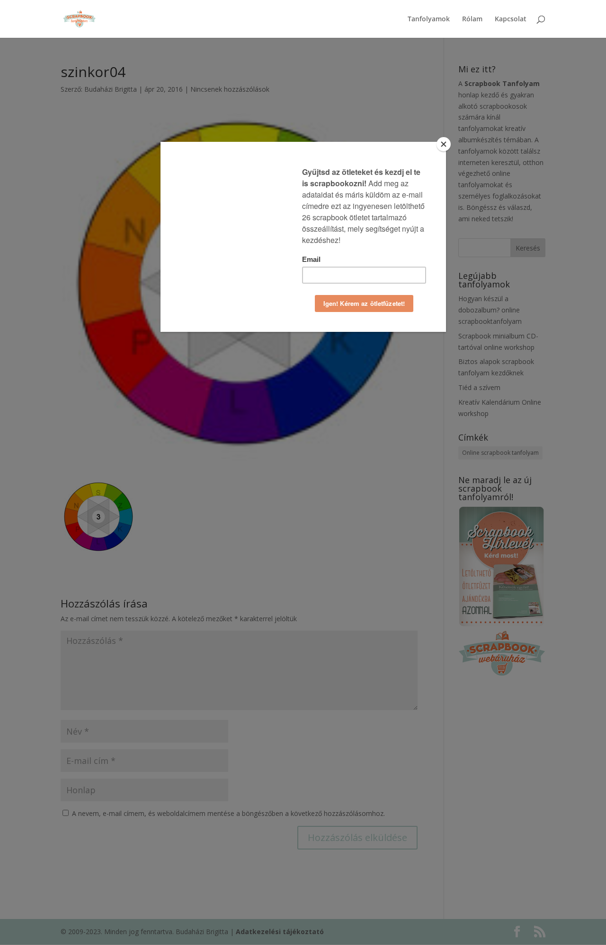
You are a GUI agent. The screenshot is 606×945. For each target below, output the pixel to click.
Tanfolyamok (429, 19)
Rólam (472, 19)
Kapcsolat (510, 19)
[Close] (444, 144)
